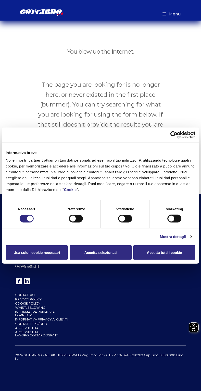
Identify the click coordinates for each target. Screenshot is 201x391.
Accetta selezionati (100, 252)
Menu (175, 14)
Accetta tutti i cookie (164, 252)
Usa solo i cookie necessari (36, 252)
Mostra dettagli (173, 237)
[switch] (76, 219)
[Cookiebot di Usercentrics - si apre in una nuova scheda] (173, 134)
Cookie (70, 190)
